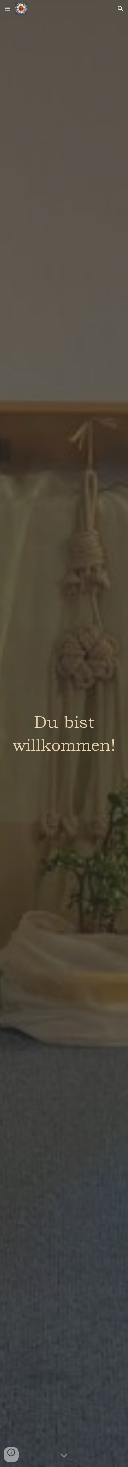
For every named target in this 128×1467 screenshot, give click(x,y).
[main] (64, 733)
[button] (7, 8)
